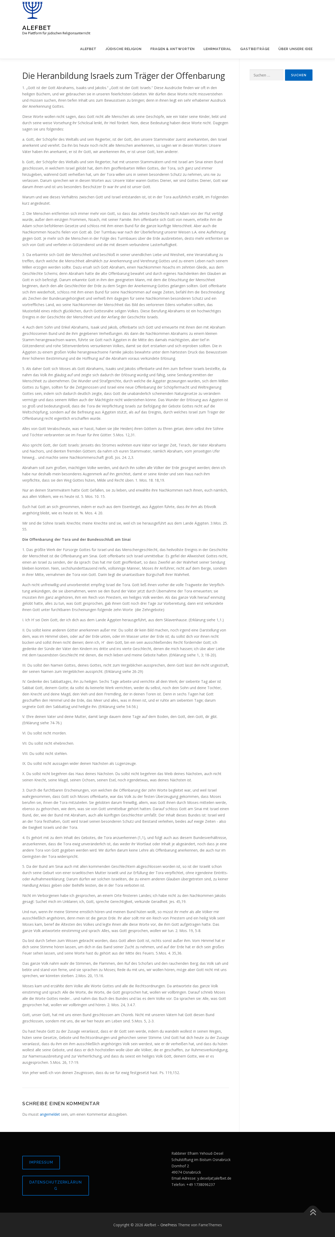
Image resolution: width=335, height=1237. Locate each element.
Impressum (41, 1162)
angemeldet (50, 1114)
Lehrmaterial (217, 49)
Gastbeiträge (255, 49)
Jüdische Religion (123, 49)
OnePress (168, 1224)
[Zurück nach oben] (313, 1212)
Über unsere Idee (295, 49)
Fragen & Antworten (172, 49)
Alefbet (36, 27)
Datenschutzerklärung (55, 1185)
